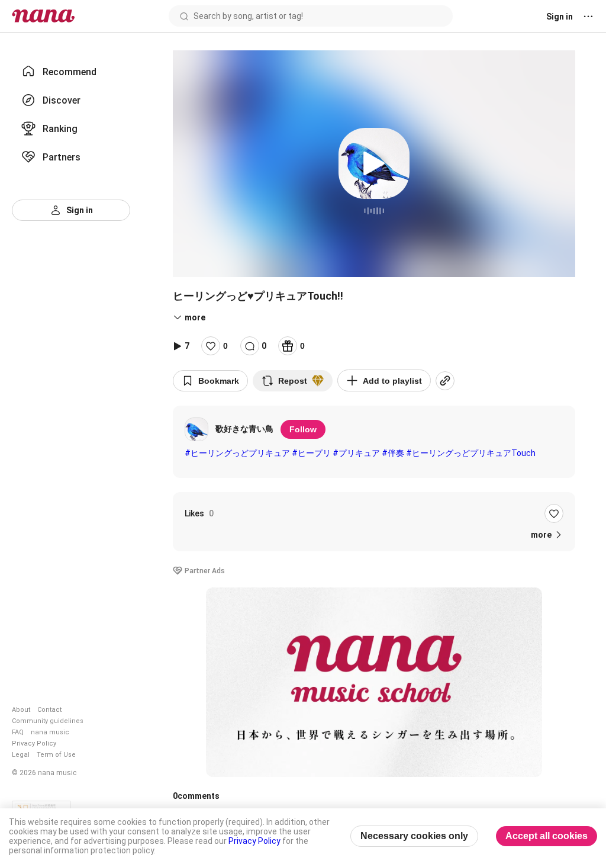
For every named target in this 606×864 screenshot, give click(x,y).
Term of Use (56, 755)
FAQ (18, 732)
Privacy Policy (34, 743)
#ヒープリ (311, 453)
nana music (50, 732)
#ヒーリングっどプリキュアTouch (471, 453)
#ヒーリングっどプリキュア (237, 453)
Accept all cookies (546, 836)
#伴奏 (393, 453)
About (21, 710)
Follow (303, 429)
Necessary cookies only (414, 836)
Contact (49, 710)
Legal (21, 755)
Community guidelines (47, 721)
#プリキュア (356, 453)
